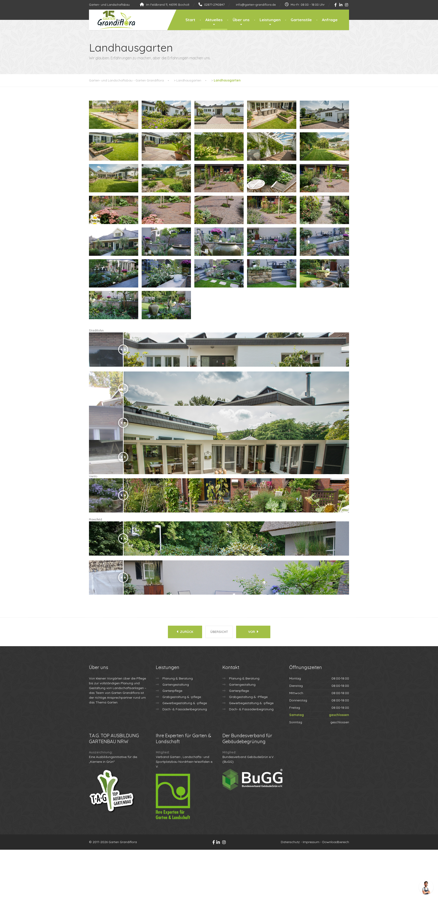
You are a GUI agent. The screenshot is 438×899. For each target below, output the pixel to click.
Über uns (241, 19)
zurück (186, 632)
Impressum (311, 842)
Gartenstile (301, 19)
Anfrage (330, 19)
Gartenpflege (172, 691)
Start (190, 19)
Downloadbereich (335, 842)
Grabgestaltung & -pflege (181, 697)
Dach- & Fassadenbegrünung (184, 709)
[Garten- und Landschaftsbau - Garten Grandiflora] (113, 20)
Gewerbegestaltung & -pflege (184, 703)
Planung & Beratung (177, 678)
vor (252, 632)
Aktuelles (214, 19)
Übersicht (219, 632)
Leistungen (270, 19)
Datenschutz (290, 842)
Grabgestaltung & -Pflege (248, 697)
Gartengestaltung (175, 684)
